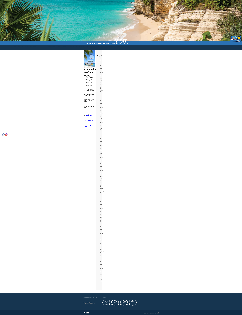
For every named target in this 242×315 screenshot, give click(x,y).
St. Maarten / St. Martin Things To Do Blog (100, 273)
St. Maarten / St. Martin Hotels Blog (100, 149)
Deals (90, 115)
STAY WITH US (89, 43)
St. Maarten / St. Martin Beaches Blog (100, 87)
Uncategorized (100, 281)
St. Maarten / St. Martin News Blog (100, 200)
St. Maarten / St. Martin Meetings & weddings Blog (100, 186)
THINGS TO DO (98, 43)
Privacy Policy (156, 312)
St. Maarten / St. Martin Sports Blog (100, 260)
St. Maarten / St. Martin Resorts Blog (100, 225)
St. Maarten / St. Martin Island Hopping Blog (100, 161)
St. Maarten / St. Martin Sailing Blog (100, 236)
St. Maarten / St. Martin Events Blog (100, 137)
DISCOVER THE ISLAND (108, 43)
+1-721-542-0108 (88, 302)
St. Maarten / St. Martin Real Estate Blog (100, 212)
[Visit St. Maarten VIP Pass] (235, 39)
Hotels (87, 115)
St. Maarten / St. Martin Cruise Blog (100, 99)
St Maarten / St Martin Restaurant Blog (100, 64)
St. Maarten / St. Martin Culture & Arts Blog (100, 112)
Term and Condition (149, 312)
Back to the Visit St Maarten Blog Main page (88, 125)
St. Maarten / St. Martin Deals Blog (100, 125)
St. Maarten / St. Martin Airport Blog (100, 75)
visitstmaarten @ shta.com (89, 303)
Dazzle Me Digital (155, 313)
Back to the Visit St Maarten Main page (88, 119)
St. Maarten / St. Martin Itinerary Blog (100, 173)
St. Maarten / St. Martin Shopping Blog (100, 248)
